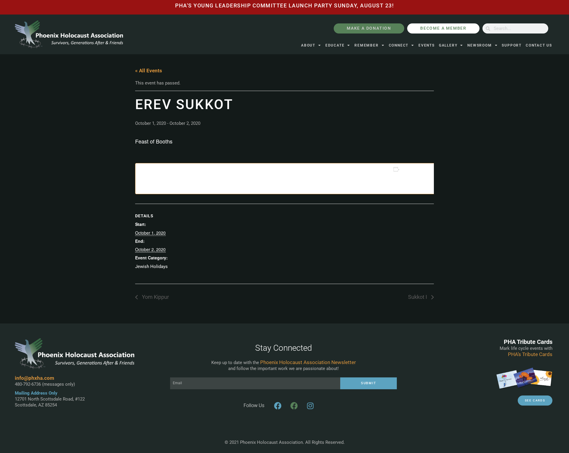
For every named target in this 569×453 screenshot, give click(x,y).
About (308, 45)
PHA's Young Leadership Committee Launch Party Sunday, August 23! (284, 5)
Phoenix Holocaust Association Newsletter (308, 362)
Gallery (448, 45)
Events (426, 45)
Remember (366, 45)
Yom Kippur (155, 297)
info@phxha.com (34, 378)
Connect (399, 45)
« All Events (148, 71)
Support (512, 45)
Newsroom (479, 45)
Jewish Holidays (151, 266)
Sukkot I (418, 297)
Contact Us (539, 45)
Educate (335, 45)
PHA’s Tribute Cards (530, 354)
